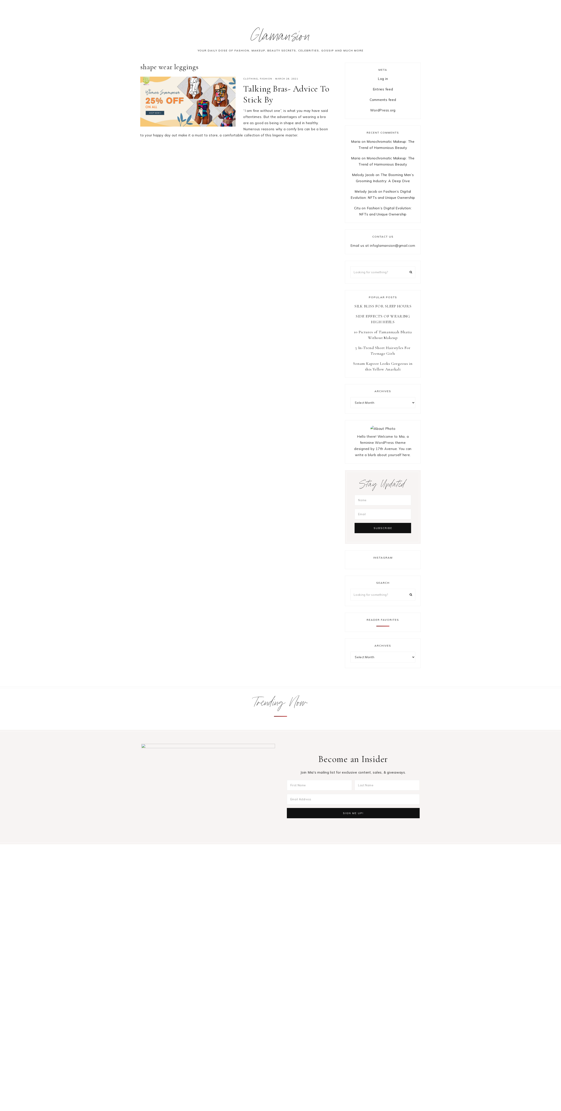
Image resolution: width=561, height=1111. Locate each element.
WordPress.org (383, 110)
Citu (357, 208)
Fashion (266, 78)
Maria (355, 141)
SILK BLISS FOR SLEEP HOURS (383, 306)
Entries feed (383, 89)
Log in (383, 79)
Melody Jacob (363, 175)
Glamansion (280, 38)
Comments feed (383, 100)
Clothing (250, 78)
